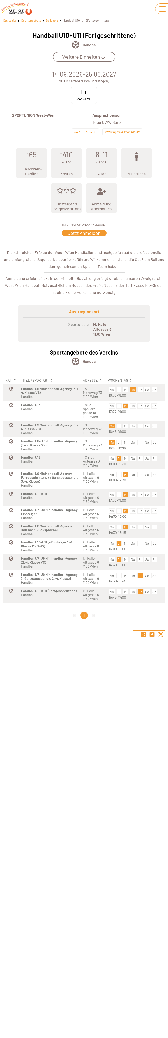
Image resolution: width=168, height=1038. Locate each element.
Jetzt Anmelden (84, 233)
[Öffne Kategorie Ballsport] (75, 45)
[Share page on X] (161, 634)
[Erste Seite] (74, 615)
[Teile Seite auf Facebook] (152, 634)
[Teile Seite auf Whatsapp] (143, 634)
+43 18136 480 (85, 131)
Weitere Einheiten (81, 56)
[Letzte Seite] (93, 615)
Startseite (9, 20)
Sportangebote (31, 20)
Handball (90, 44)
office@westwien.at (122, 131)
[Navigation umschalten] (162, 9)
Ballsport (52, 20)
